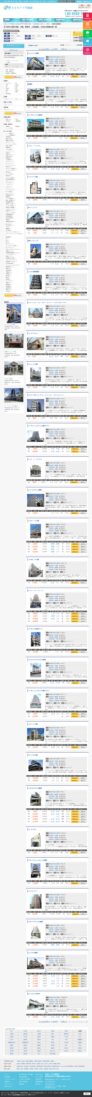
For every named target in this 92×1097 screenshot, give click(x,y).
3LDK (16, 90)
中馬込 (52, 1042)
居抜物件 (9, 286)
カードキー (9, 163)
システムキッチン (11, 209)
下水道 (8, 291)
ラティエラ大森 (33, 755)
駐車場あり (9, 267)
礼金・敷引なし (10, 71)
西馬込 (25, 1045)
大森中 (66, 1031)
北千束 (25, 1036)
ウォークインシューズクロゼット (13, 234)
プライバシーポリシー (11, 1079)
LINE (87, 35)
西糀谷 (11, 1045)
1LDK (16, 84)
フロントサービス (11, 259)
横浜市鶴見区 (29, 1061)
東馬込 (39, 1048)
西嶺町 (39, 1045)
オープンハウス (11, 165)
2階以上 (9, 268)
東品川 (18, 1063)
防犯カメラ (9, 256)
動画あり (18, 126)
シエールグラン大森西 (35, 490)
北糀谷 (11, 1036)
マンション (15, 60)
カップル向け (10, 174)
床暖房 (8, 228)
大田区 (54, 57)
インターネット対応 (12, 245)
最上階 (8, 275)
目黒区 (52, 1061)
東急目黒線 (82, 1066)
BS (7, 240)
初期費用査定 (87, 18)
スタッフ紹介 (39, 1077)
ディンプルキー (11, 254)
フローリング (10, 181)
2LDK (7, 88)
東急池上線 (20, 1066)
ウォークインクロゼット (13, 232)
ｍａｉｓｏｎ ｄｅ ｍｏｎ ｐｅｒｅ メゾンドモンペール (47, 302)
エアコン (9, 226)
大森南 (39, 1034)
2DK (16, 86)
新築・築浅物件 (23, 1081)
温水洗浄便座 (10, 218)
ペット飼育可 (10, 133)
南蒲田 (39, 1051)
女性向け (9, 175)
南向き (8, 277)
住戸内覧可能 (10, 263)
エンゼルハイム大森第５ (35, 115)
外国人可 (9, 166)
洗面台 (8, 219)
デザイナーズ (10, 142)
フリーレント (10, 161)
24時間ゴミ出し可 (11, 261)
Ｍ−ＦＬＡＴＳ (32, 207)
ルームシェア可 (11, 170)
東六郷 (11, 1051)
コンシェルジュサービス (13, 265)
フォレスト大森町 (33, 53)
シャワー (9, 223)
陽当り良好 (9, 138)
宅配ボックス (10, 251)
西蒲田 (80, 1042)
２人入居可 (9, 149)
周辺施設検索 (39, 1081)
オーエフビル (32, 829)
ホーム (7, 1074)
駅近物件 (21, 1084)
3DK (7, 90)
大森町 (56, 59)
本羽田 (25, 1051)
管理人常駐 (9, 156)
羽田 (80, 1045)
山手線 (76, 1066)
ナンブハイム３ (33, 333)
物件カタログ (8, 1086)
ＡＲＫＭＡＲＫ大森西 (35, 788)
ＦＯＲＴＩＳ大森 (33, 520)
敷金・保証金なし (10, 69)
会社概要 (7, 1077)
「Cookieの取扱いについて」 (18, 1094)
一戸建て (8, 62)
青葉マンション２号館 (10, 351)
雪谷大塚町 (53, 1053)
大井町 (40, 1069)
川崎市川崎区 (46, 1061)
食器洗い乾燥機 (11, 207)
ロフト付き (9, 182)
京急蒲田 (57, 250)
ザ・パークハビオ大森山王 (11, 406)
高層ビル (9, 282)
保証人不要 (9, 145)
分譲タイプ (9, 154)
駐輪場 (8, 196)
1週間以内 (18, 121)
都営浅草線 (39, 1066)
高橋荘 (30, 84)
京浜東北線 (52, 90)
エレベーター (10, 193)
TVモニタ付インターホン (13, 249)
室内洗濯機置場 (11, 179)
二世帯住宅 (9, 159)
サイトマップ (8, 1084)
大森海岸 (57, 500)
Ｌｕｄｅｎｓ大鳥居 (10, 324)
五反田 (31, 1069)
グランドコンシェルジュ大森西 (37, 860)
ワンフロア (9, 281)
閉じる (87, 1093)
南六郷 (25, 1053)
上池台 (80, 1034)
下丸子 (11, 1039)
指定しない (9, 119)
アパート (8, 60)
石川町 (25, 1031)
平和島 (56, 63)
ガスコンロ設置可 (11, 168)
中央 (66, 1039)
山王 (80, 1036)
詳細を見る (74, 76)
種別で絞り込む (14, 50)
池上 (11, 1031)
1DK (7, 84)
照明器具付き (10, 195)
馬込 (54, 1069)
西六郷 (52, 1045)
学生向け (9, 172)
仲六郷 (66, 1042)
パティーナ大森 (33, 724)
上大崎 (50, 1063)
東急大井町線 (47, 1066)
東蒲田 (11, 1048)
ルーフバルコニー (11, 189)
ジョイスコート (33, 891)
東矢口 (66, 1048)
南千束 (66, 1051)
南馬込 (80, 1051)
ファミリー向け (11, 177)
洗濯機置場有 (10, 202)
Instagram (87, 53)
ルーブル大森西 (33, 952)
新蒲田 (25, 1039)
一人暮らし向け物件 (24, 1079)
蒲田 (57, 312)
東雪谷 (80, 1048)
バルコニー (9, 188)
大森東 (11, 1034)
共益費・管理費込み (11, 73)
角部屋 (8, 279)
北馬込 (39, 1036)
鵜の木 (39, 1031)
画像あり (8, 126)
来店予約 (87, 27)
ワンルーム (9, 83)
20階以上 (9, 274)
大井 (46, 1063)
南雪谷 (11, 1053)
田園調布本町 (11, 1042)
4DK (16, 92)
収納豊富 (9, 237)
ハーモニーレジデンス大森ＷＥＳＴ (39, 425)
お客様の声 (39, 1079)
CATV (8, 242)
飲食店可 (9, 284)
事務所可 (9, 147)
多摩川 (39, 1039)
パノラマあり (9, 128)
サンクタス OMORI (34, 993)
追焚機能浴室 (10, 214)
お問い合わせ (39, 1074)
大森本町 (25, 1034)
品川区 (23, 1061)
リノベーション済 (11, 144)
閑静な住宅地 (10, 140)
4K (6, 92)
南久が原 (52, 1051)
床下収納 (9, 230)
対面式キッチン (11, 210)
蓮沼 (51, 1069)
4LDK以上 (8, 93)
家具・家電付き (11, 200)
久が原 (66, 1036)
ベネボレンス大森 (33, 559)
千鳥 (52, 1039)
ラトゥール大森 (33, 364)
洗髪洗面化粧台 (11, 221)
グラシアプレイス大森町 (35, 921)
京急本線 (51, 59)
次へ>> (83, 49)
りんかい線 (63, 1066)
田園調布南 (25, 1042)
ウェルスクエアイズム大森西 (37, 659)
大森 (57, 90)
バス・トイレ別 (11, 212)
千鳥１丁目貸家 (9, 378)
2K (6, 86)
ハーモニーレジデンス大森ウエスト (39, 690)
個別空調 (9, 288)
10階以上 (9, 272)
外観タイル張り (11, 203)
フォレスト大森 (33, 176)
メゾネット (9, 184)
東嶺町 (52, 1048)
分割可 (8, 152)
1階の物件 (9, 270)
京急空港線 (70, 1066)
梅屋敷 (56, 61)
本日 (17, 119)
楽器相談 (9, 137)
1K (16, 83)
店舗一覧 (38, 1084)
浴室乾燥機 (9, 216)
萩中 (66, 1045)
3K (16, 88)
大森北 (52, 1031)
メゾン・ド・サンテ (34, 145)
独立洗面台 (9, 225)
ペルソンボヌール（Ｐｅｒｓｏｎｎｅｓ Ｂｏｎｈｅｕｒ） (46, 395)
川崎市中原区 (37, 1061)
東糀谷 (25, 1048)
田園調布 (80, 1039)
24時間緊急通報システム (13, 252)
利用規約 (7, 1081)
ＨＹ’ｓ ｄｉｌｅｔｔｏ (35, 590)
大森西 (57, 57)
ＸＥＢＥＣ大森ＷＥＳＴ (35, 629)
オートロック (10, 247)
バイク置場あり (11, 198)
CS (7, 238)
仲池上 (39, 1042)
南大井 (33, 1063)
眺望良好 (9, 158)
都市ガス (9, 289)
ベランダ (9, 186)
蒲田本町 (66, 1034)
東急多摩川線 (55, 1066)
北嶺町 (52, 1036)
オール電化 (9, 191)
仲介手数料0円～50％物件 (26, 1074)
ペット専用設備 (11, 135)
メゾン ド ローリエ (35, 459)
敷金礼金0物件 (23, 1077)
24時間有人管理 (11, 258)
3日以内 (8, 121)
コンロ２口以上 (11, 205)
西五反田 (28, 1063)
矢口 (39, 1053)
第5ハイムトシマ (33, 240)
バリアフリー (10, 151)
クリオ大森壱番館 (33, 271)
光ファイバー (10, 244)
